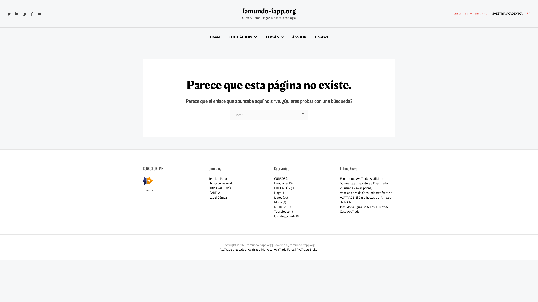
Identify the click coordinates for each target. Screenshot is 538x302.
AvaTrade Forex (284, 249)
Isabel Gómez (218, 197)
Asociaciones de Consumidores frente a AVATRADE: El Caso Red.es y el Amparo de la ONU (366, 197)
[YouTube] (39, 14)
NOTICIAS (280, 207)
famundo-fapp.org (269, 11)
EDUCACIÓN (240, 37)
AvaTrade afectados (233, 249)
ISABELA (214, 193)
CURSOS (279, 179)
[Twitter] (9, 14)
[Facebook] (31, 14)
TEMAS (272, 37)
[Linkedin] (16, 14)
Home (215, 37)
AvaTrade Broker (307, 249)
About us (299, 37)
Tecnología (281, 211)
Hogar (278, 193)
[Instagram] (24, 14)
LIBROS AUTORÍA (220, 188)
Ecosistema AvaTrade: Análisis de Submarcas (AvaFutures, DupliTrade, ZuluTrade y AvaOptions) (364, 183)
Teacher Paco (218, 179)
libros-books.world (221, 183)
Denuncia (280, 183)
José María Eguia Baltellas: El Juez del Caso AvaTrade (365, 209)
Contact (321, 37)
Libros (278, 197)
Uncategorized (284, 216)
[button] (470, 14)
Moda (278, 202)
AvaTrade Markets (260, 249)
